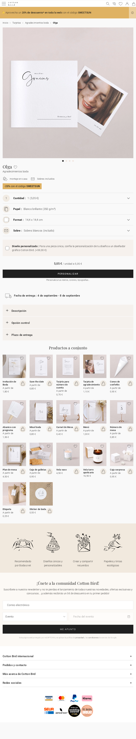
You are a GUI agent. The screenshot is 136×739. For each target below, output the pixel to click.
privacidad (79, 638)
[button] (132, 13)
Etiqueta (7, 509)
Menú (86, 427)
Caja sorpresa (117, 469)
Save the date (37, 381)
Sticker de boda (38, 509)
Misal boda (35, 427)
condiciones (93, 638)
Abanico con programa (9, 428)
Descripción (19, 310)
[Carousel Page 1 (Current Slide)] (63, 161)
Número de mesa (116, 428)
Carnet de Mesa (64, 427)
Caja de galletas (38, 469)
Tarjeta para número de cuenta (62, 384)
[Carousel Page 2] (66, 161)
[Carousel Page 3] (69, 161)
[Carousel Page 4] (73, 161)
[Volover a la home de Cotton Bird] (13, 5)
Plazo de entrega (22, 335)
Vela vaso (61, 469)
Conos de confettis (115, 383)
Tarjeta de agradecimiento (91, 383)
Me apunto (68, 629)
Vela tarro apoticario (88, 471)
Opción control (21, 323)
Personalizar (68, 273)
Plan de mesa (10, 469)
